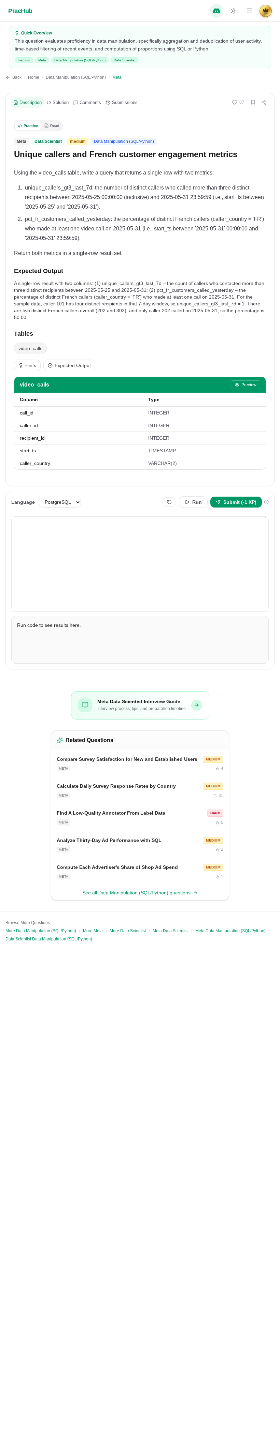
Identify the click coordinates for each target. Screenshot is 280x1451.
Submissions (125, 102)
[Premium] (266, 11)
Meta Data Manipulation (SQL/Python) (230, 930)
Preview (248, 384)
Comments (90, 102)
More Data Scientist (128, 930)
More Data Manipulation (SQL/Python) (40, 930)
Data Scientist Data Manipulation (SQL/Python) (48, 939)
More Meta (93, 930)
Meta (42, 60)
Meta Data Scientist (170, 930)
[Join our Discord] (216, 11)
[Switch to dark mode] (233, 11)
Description (30, 102)
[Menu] (249, 11)
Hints (30, 365)
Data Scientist (125, 60)
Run (197, 502)
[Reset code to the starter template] (169, 502)
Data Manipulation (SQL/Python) (80, 60)
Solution (61, 102)
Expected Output (73, 365)
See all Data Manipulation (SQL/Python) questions (136, 892)
